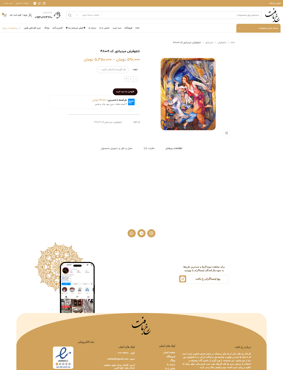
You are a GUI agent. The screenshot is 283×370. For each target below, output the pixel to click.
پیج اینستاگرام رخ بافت (208, 278)
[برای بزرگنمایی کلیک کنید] (227, 133)
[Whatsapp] (132, 233)
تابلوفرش (221, 42)
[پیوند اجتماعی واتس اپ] (39, 3)
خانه (232, 42)
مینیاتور (208, 42)
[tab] (173, 148)
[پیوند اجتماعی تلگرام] (34, 3)
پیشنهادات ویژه (10, 28)
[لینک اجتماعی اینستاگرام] (44, 3)
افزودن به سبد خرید (125, 91)
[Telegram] (141, 233)
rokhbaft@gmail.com (118, 359)
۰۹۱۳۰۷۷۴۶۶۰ (123, 353)
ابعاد (135, 69)
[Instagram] (151, 233)
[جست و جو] (70, 15)
